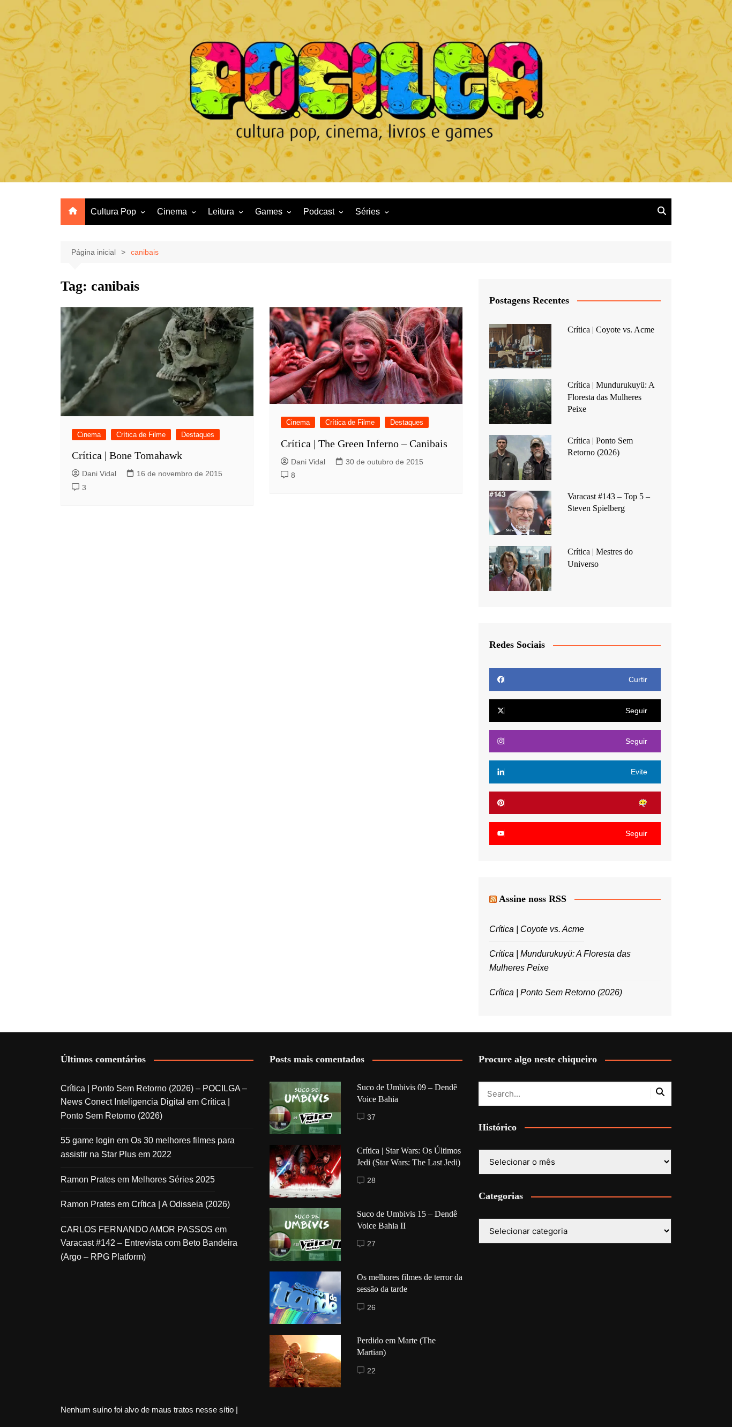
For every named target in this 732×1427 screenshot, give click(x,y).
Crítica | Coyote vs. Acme (610, 329)
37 (371, 1117)
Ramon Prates (88, 1179)
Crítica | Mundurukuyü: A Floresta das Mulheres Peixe (610, 396)
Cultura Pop (113, 211)
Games (268, 211)
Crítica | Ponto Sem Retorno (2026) (555, 992)
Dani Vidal (99, 473)
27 (371, 1243)
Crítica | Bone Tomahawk (127, 455)
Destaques (197, 435)
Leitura (221, 211)
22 (371, 1370)
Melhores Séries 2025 (173, 1179)
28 (371, 1180)
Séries (367, 211)
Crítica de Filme (141, 435)
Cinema (172, 211)
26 (371, 1307)
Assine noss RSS (532, 898)
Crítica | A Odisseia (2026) (180, 1204)
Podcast (318, 211)
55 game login (88, 1140)
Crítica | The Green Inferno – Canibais (364, 443)
